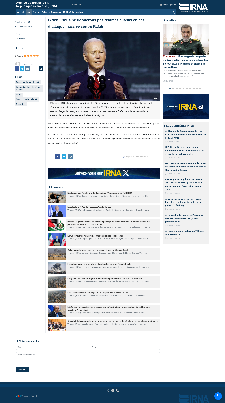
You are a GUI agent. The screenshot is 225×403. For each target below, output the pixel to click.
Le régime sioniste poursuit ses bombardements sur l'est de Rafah (99, 264)
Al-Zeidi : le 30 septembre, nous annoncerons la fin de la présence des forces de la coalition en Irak (185, 150)
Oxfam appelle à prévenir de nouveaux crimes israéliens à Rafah (98, 250)
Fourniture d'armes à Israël (28, 82)
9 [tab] (197, 88)
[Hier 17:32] (186, 39)
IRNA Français (40, 5)
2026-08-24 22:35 (173, 174)
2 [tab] (173, 88)
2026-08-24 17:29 (173, 209)
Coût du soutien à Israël (26, 99)
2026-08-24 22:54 (173, 158)
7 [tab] (190, 88)
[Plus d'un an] (57, 197)
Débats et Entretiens (51, 12)
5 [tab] (183, 88)
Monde (36, 12)
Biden (18, 94)
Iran (28, 12)
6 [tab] (187, 88)
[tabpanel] (186, 53)
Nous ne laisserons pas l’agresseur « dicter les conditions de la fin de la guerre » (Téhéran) (184, 202)
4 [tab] (180, 88)
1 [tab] (170, 88)
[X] (108, 390)
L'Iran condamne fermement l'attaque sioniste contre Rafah (95, 236)
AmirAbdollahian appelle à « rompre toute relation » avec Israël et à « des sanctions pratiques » (113, 321)
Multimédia (68, 12)
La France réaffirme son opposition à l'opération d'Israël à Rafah (98, 293)
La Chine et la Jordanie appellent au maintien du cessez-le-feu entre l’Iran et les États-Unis (185, 134)
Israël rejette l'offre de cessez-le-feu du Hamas (89, 207)
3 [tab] (176, 88)
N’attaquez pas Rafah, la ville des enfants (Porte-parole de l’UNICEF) (100, 193)
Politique (22, 38)
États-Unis (20, 104)
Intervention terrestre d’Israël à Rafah (28, 88)
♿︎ (218, 396)
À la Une (171, 20)
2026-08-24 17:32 (173, 193)
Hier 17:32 (169, 81)
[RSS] (117, 390)
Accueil (20, 12)
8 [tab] (193, 88)
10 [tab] (200, 88)
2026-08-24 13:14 (173, 238)
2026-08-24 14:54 (173, 225)
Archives (80, 12)
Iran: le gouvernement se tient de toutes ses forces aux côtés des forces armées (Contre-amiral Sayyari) (185, 166)
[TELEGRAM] (113, 390)
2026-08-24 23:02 (173, 142)
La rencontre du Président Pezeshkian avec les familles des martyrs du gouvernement (184, 218)
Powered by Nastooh (29, 396)
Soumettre (22, 369)
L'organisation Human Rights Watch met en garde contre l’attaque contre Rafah (105, 278)
